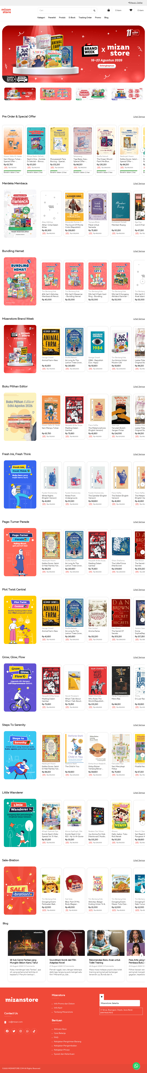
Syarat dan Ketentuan (64, 1054)
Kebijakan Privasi (62, 1050)
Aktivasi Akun (60, 1029)
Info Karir (58, 1008)
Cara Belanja (60, 1033)
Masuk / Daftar (136, 3)
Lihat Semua (139, 117)
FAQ (56, 1037)
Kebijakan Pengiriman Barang (67, 1042)
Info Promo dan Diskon (64, 1004)
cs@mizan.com (16, 1022)
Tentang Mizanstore (63, 1012)
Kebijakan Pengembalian (65, 1046)
